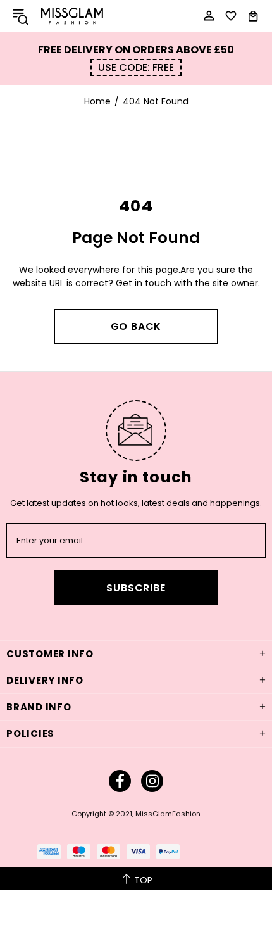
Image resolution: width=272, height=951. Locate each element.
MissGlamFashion (72, 16)
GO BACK (136, 326)
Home (97, 101)
